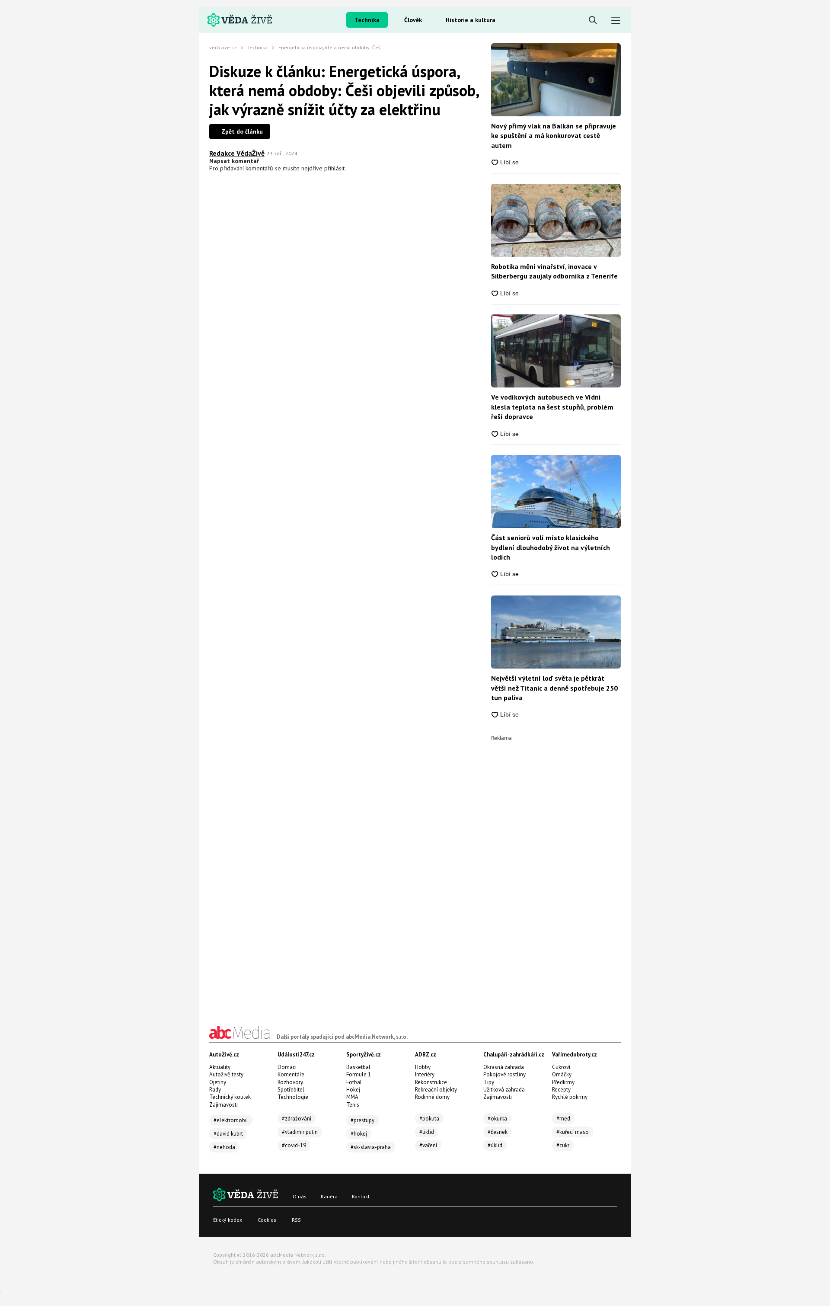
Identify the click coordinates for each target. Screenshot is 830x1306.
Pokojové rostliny (504, 1074)
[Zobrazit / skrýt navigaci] (616, 21)
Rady (215, 1089)
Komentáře (291, 1074)
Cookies (267, 1219)
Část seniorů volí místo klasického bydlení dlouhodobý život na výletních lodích (550, 547)
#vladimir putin (300, 1132)
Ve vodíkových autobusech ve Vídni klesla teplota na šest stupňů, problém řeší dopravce (552, 407)
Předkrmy (563, 1082)
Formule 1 (358, 1074)
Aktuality (219, 1067)
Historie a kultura (470, 20)
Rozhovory (290, 1082)
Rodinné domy (432, 1097)
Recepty (561, 1089)
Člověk (413, 20)
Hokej (353, 1089)
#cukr (562, 1145)
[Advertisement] (556, 870)
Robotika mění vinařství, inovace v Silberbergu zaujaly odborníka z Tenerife (554, 271)
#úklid (426, 1132)
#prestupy (362, 1120)
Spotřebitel (291, 1089)
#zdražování (296, 1118)
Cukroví (561, 1067)
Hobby (423, 1067)
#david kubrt (228, 1133)
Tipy (488, 1082)
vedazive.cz (222, 47)
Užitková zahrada (504, 1089)
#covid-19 (294, 1145)
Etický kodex (227, 1219)
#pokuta (429, 1118)
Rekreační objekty (436, 1089)
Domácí (287, 1067)
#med (563, 1118)
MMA (352, 1097)
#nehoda (224, 1147)
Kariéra (329, 1196)
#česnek (498, 1132)
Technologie (293, 1097)
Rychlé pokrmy (569, 1097)
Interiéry (424, 1074)
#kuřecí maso (572, 1132)
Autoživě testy (226, 1074)
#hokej (359, 1133)
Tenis (352, 1104)
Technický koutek (230, 1097)
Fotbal (354, 1082)
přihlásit (334, 168)
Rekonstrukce (431, 1082)
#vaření (428, 1145)
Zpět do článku (242, 131)
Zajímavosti (223, 1104)
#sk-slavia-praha (371, 1147)
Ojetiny (217, 1082)
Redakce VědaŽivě (237, 153)
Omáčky (561, 1074)
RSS (296, 1219)
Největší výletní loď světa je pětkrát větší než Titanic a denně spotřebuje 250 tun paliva (554, 688)
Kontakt (361, 1196)
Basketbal (358, 1067)
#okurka (497, 1118)
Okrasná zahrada (503, 1067)
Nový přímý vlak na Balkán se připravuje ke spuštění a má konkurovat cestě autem (553, 136)
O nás (299, 1196)
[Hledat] (593, 21)
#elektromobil (231, 1120)
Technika (367, 20)
